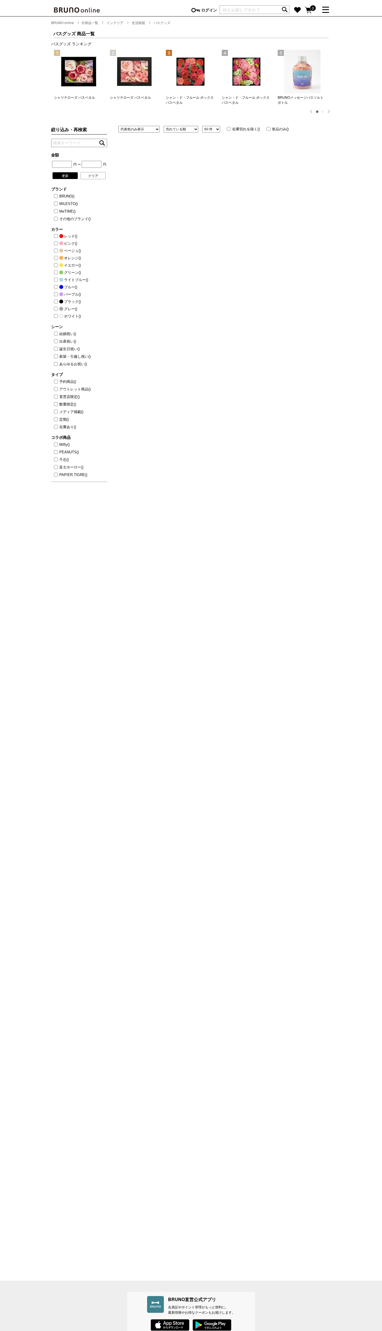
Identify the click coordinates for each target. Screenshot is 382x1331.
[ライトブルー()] (57, 280)
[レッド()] (57, 236)
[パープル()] (57, 294)
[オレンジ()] (57, 258)
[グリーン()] (57, 272)
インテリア (115, 22)
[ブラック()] (57, 301)
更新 (65, 175)
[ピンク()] (57, 243)
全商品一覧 (89, 22)
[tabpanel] (79, 75)
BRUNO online (62, 22)
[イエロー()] (57, 265)
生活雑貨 (138, 22)
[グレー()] (57, 309)
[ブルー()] (57, 287)
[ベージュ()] (57, 251)
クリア (93, 175)
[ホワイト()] (57, 316)
